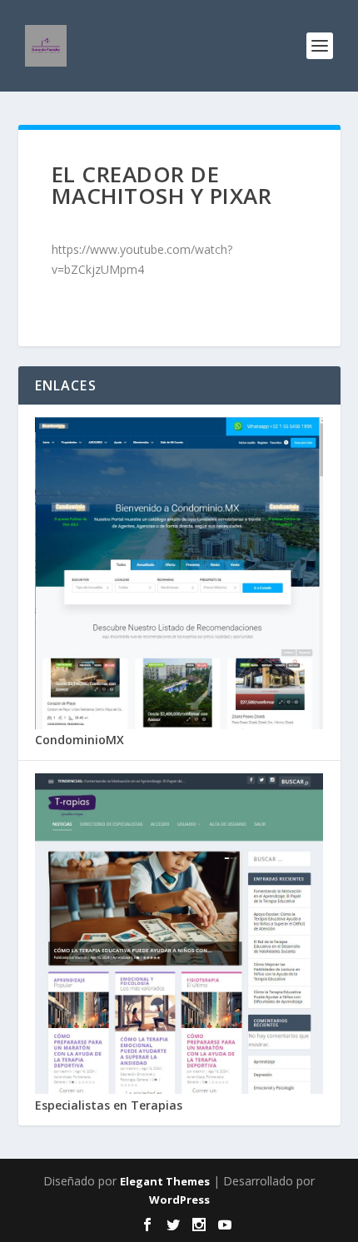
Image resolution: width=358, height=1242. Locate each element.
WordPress (179, 1199)
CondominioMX (79, 740)
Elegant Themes (165, 1181)
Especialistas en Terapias (108, 1104)
